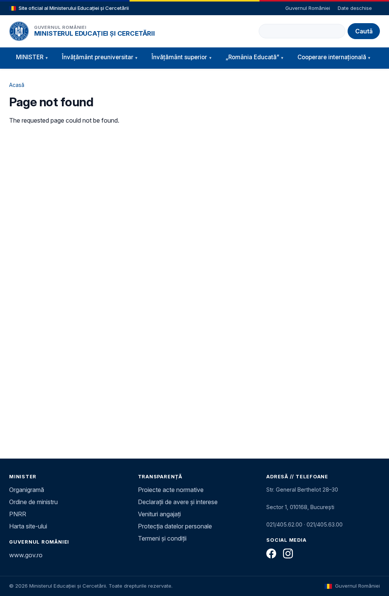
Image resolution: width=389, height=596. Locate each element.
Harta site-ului (28, 526)
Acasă (16, 85)
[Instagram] (288, 553)
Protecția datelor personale (175, 526)
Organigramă (26, 490)
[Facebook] (271, 553)
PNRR (17, 514)
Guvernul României (307, 8)
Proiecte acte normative (171, 490)
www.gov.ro (26, 555)
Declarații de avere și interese (178, 502)
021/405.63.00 (325, 524)
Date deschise (355, 8)
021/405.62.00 (284, 524)
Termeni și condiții (162, 538)
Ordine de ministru (33, 502)
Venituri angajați (159, 514)
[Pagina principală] (19, 31)
